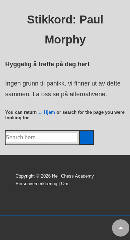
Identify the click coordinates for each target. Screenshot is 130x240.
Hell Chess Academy (73, 176)
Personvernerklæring (36, 183)
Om (64, 183)
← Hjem (46, 112)
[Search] (86, 137)
